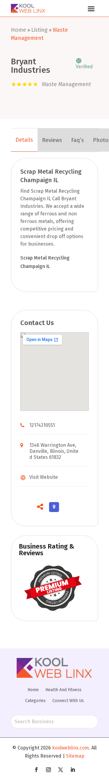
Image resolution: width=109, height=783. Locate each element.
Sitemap (75, 756)
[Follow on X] (60, 770)
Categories (35, 700)
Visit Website (43, 477)
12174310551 (42, 425)
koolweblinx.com (70, 748)
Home (18, 30)
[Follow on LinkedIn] (73, 770)
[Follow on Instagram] (48, 770)
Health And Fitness (63, 689)
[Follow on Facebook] (36, 770)
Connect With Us (68, 700)
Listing (39, 30)
